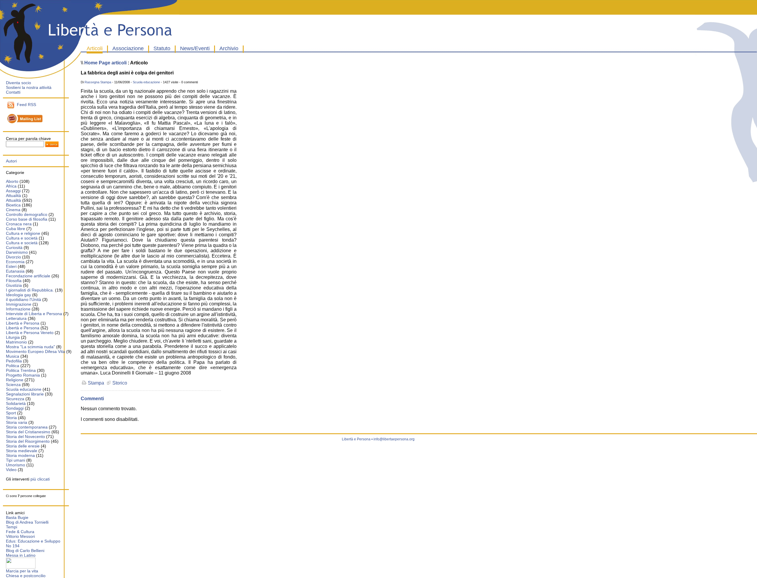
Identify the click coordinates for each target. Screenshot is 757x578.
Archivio (228, 48)
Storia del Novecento (25, 436)
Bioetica (13, 205)
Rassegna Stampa (98, 82)
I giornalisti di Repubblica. (30, 290)
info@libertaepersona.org (394, 439)
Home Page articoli (105, 62)
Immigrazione (18, 304)
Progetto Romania (23, 375)
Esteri (11, 266)
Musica (12, 356)
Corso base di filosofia (26, 219)
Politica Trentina (21, 370)
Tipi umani (15, 460)
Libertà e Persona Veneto (30, 332)
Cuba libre (15, 228)
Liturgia (13, 337)
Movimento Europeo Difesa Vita (35, 351)
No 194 (13, 545)
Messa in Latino (20, 555)
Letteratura (16, 318)
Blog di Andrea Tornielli (27, 522)
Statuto (161, 48)
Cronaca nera (19, 224)
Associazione (128, 48)
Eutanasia (15, 271)
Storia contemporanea (27, 427)
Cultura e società (22, 238)
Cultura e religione (23, 233)
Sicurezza (15, 398)
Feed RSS (25, 104)
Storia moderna (20, 455)
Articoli (95, 48)
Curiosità (14, 247)
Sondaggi (15, 408)
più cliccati (40, 479)
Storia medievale (21, 450)
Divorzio (13, 257)
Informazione (18, 309)
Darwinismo (17, 252)
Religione (14, 379)
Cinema (13, 209)
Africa (11, 186)
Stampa (95, 382)
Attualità (13, 195)
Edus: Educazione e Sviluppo (33, 541)
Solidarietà (16, 403)
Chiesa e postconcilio (26, 575)
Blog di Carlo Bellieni (25, 550)
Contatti (13, 92)
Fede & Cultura (20, 531)
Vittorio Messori (20, 536)
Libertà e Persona (22, 323)
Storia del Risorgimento (28, 441)
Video (11, 469)
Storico (119, 382)
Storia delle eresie (23, 446)
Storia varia (16, 422)
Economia (15, 261)
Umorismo (15, 465)
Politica (12, 365)
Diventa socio (18, 82)
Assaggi (13, 190)
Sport (11, 413)
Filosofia (14, 280)
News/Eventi (195, 48)
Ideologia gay (18, 294)
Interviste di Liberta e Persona (34, 313)
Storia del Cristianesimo (28, 431)
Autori (11, 161)
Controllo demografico (26, 214)
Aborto (12, 181)
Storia (11, 417)
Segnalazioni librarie (25, 394)
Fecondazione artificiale (28, 275)
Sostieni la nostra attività (28, 87)
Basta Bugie (17, 517)
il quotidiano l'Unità (23, 299)
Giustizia (14, 285)
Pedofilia (14, 361)
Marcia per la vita (22, 571)
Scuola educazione (23, 389)
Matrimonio (16, 342)
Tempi (11, 527)
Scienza (13, 384)
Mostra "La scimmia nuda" (30, 346)
